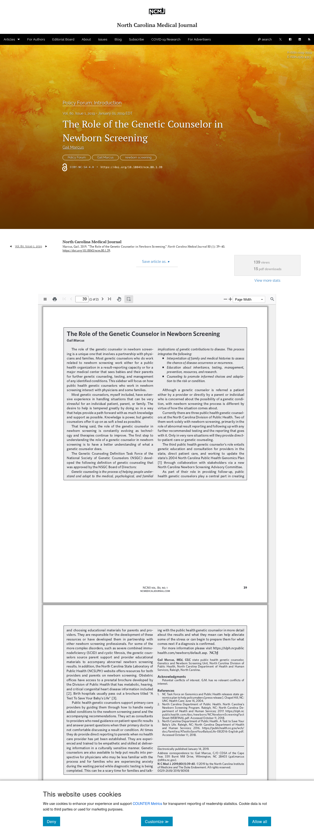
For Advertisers (199, 39)
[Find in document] (272, 299)
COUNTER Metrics (147, 803)
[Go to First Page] (64, 299)
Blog (118, 39)
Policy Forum (77, 157)
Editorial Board (63, 39)
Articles (9, 39)
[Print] (54, 299)
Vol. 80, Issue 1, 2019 (79, 113)
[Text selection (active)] (128, 299)
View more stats (267, 280)
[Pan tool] (119, 299)
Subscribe (136, 39)
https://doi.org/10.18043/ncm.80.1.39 (131, 167)
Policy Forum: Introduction (92, 103)
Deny (53, 821)
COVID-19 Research (166, 39)
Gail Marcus (73, 147)
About (86, 39)
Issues (102, 39)
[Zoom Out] (225, 299)
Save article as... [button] (156, 262)
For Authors (36, 39)
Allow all (261, 821)
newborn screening (138, 157)
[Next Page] (102, 299)
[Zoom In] (230, 299)
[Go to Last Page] (109, 299)
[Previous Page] (71, 299)
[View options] (45, 299)
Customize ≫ (159, 821)
